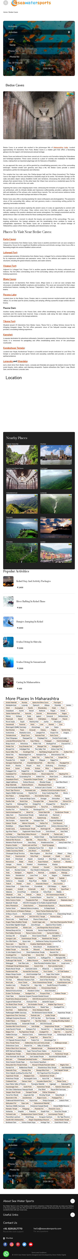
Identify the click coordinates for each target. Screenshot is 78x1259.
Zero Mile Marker (11, 941)
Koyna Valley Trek (12, 752)
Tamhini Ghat (65, 730)
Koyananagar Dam (12, 1087)
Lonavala (25, 705)
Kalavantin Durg (11, 1070)
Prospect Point (45, 993)
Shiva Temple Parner (13, 1043)
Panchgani (57, 702)
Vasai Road (65, 889)
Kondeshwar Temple (62, 812)
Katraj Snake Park (65, 842)
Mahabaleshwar (11, 705)
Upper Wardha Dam (28, 1007)
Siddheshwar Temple (45, 1034)
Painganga (25, 1109)
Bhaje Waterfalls (11, 785)
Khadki (58, 856)
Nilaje (53, 881)
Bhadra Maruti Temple (13, 969)
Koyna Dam (33, 1100)
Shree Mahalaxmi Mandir (40, 1010)
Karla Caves (54, 735)
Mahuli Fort (32, 958)
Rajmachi (36, 705)
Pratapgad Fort (57, 1098)
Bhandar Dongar (45, 782)
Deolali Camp (10, 829)
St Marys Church (11, 914)
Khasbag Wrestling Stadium (60, 1021)
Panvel (65, 719)
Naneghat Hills (61, 958)
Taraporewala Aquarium (46, 905)
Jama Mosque (35, 925)
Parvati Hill (45, 834)
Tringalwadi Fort (41, 826)
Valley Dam (9, 815)
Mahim (8, 875)
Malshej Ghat (34, 722)
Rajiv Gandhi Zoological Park (59, 837)
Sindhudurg (49, 765)
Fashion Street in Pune (44, 914)
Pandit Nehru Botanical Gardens (16, 999)
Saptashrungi (41, 818)
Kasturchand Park (12, 927)
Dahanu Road (10, 886)
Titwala (51, 878)
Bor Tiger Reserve (64, 1117)
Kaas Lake (25, 1103)
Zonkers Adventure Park (59, 826)
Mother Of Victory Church (14, 958)
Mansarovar (10, 862)
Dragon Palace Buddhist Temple (16, 922)
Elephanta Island (66, 900)
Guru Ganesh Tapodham (38, 1062)
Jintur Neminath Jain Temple (15, 1056)
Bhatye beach (10, 743)
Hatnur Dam (10, 988)
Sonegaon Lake (11, 938)
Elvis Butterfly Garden (42, 796)
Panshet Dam (27, 914)
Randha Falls (10, 801)
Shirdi (8, 708)
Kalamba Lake (65, 1018)
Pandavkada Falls (12, 971)
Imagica (66, 733)
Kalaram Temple (11, 823)
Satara (56, 727)
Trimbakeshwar (11, 735)
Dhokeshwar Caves (12, 1045)
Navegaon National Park (14, 763)
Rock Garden (48, 971)
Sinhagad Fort (39, 771)
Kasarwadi (46, 856)
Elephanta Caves (25, 733)
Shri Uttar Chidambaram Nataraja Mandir (19, 1089)
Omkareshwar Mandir (48, 988)
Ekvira (65, 793)
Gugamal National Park (13, 1002)
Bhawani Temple (29, 977)
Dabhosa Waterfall (62, 829)
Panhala (57, 796)
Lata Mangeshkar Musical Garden (48, 927)
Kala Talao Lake (23, 963)
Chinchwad (19, 859)
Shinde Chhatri (39, 837)
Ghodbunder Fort (52, 947)
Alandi (8, 859)
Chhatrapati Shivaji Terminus (15, 853)
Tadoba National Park (13, 713)
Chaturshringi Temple (64, 914)
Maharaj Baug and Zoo (13, 930)
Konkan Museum (28, 782)
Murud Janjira (10, 722)
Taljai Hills (29, 840)
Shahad (18, 883)
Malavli (60, 853)
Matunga (64, 872)
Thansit (63, 881)
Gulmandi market (31, 969)
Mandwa (18, 765)
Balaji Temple (23, 919)
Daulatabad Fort (11, 774)
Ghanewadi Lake (48, 1059)
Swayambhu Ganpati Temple (33, 779)
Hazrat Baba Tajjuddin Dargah (15, 925)
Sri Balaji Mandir (49, 908)
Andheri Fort (40, 776)
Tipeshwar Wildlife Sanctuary (15, 1106)
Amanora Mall (19, 916)
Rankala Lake (35, 1015)
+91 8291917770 (12, 1228)
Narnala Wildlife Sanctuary (63, 1029)
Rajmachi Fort (58, 768)
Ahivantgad (9, 757)
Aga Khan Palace (11, 831)
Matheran (42, 711)
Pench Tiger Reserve (13, 790)
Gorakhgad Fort (11, 955)
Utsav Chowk (22, 982)
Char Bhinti (42, 1089)
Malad (21, 862)
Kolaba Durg (10, 776)
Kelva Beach (37, 947)
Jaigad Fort (51, 779)
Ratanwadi (9, 719)
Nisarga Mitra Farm (42, 1070)
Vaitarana (9, 892)
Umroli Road (21, 892)
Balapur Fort (10, 1032)
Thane (22, 730)
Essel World (46, 851)
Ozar (60, 724)
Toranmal (22, 724)
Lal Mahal (9, 834)
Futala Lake (61, 787)
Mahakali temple (36, 1048)
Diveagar (44, 798)
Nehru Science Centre (13, 900)
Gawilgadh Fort (59, 1007)
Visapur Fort (54, 733)
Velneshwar (24, 743)
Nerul (7, 878)
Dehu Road (34, 856)
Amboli (62, 711)
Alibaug (46, 705)
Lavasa (68, 705)
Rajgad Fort (54, 760)
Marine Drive (62, 848)
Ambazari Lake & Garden (43, 787)
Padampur (57, 1078)
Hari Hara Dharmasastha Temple (61, 922)
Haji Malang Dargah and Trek (48, 752)
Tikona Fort (64, 804)
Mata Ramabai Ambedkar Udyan (45, 963)
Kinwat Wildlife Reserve (61, 1106)
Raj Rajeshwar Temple (26, 1032)
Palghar (53, 730)
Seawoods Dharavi (42, 883)
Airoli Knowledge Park (34, 974)
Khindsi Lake (27, 927)
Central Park (58, 969)
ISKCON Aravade (46, 1023)
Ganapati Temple (31, 1092)
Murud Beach (10, 798)
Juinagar (8, 864)
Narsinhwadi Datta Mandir (57, 1056)
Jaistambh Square (48, 1002)
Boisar (39, 894)
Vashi (7, 870)
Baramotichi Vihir (11, 1098)
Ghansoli (35, 867)
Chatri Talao (10, 996)
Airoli (42, 889)
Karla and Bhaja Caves (27, 798)
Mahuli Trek (10, 754)
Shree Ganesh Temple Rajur (15, 1062)
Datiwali (28, 894)
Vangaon (30, 878)
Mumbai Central (20, 870)
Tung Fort (9, 804)
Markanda (29, 930)
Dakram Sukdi (26, 1081)
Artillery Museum (32, 960)
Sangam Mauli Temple (13, 1092)
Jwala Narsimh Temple (13, 1029)
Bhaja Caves (25, 735)
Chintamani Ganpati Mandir (39, 1106)
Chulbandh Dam (11, 1081)
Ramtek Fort (33, 793)
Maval (8, 768)
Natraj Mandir (59, 1095)
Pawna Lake (10, 919)
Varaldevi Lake (11, 985)
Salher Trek (36, 757)
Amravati (32, 730)
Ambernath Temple (28, 1023)
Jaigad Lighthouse (12, 782)
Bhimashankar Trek (57, 754)
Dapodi (30, 859)
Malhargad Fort (22, 804)
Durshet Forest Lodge (60, 738)
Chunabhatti (38, 886)
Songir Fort (34, 1037)
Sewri (28, 883)
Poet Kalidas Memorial (13, 933)
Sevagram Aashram (45, 1117)
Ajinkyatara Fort (11, 1103)
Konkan (37, 768)
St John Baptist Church (13, 952)
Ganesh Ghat (38, 966)
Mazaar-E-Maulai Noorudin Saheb (43, 1065)
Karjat (29, 716)
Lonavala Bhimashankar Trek (15, 741)
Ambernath (32, 889)
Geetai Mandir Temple (61, 1120)
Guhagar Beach (24, 796)
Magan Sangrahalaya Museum (39, 1120)
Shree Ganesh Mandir (39, 936)
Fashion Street (10, 908)
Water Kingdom (35, 853)
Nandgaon (18, 872)
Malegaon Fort (31, 1029)
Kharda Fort (28, 1045)
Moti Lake (9, 1059)
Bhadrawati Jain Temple (55, 1048)
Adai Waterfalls (67, 1067)
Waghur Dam (64, 1065)
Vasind (22, 760)
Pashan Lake (58, 834)
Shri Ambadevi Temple (35, 1004)
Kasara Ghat (53, 801)
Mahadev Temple (11, 1109)
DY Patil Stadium (63, 971)
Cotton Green (24, 886)
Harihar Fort (44, 823)
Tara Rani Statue (40, 1021)
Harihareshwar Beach (29, 774)
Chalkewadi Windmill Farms (15, 1100)
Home (5, 12)
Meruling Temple (44, 1095)
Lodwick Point (63, 1100)
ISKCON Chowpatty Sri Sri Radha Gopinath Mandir (40, 903)
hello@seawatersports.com (47, 1228)
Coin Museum (57, 823)
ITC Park (9, 980)
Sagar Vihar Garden (53, 974)
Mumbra (68, 862)
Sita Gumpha (10, 820)
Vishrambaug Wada (58, 840)
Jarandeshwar (27, 1098)
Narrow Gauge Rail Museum (47, 930)
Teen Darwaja (50, 1018)
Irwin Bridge (35, 1026)
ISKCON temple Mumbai (48, 977)
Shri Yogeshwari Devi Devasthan (48, 1073)
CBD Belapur (52, 886)
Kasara (19, 864)
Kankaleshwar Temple (47, 1076)
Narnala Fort (45, 1029)
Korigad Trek (62, 757)
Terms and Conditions (39, 1252)
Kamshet (28, 713)
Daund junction (20, 856)
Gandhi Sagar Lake (38, 922)
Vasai (38, 765)
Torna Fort (44, 807)
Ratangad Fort (27, 738)
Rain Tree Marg (65, 980)
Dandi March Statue (61, 1122)
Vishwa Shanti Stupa (28, 1122)
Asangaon (9, 889)
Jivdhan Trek (68, 752)
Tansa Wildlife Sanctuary (57, 955)
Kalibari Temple (11, 949)
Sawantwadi (10, 724)
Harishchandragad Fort (13, 812)
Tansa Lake (9, 944)
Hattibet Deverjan (11, 1034)
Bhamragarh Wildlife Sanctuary (16, 727)
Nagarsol (30, 872)
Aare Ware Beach (62, 782)
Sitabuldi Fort (56, 936)
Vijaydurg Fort (63, 774)
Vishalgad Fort (25, 1021)
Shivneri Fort (67, 801)
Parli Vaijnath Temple (61, 1070)
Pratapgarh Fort (11, 771)
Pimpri (8, 856)
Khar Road (52, 859)
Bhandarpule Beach (44, 785)
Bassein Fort (54, 952)
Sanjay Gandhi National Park (15, 897)
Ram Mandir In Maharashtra (40, 870)
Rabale (44, 881)
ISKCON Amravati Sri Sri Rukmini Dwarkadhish (48, 999)
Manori (20, 719)
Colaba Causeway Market (14, 851)
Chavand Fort (65, 743)
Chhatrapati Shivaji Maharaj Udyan (17, 966)
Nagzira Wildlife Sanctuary (14, 793)
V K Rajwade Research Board (16, 1040)
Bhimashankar (52, 713)
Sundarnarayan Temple (27, 829)
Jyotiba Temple (50, 1015)
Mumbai (24, 702)
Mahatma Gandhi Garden (27, 988)
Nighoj (32, 760)
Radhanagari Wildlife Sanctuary (16, 1012)
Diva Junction (58, 883)
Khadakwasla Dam (47, 842)
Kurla (45, 875)
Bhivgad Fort (10, 749)
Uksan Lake (67, 776)
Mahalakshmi (20, 875)
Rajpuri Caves (42, 1098)
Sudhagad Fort (46, 958)
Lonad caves (65, 963)
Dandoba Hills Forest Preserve (16, 1026)
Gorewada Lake (30, 790)
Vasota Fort (53, 809)
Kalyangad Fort (66, 1084)
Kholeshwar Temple (12, 1078)
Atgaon (64, 886)
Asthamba (9, 1111)
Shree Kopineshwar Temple (35, 952)
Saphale (61, 878)
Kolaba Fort (53, 771)
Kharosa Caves (28, 1034)
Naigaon (54, 875)
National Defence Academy (30, 908)
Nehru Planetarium (12, 905)
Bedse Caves (13, 12)
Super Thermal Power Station (36, 1051)
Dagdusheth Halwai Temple (32, 831)
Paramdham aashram (13, 1117)
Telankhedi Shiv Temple (49, 938)
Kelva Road (47, 892)
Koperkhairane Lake (64, 982)
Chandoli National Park (34, 763)
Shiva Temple (66, 977)
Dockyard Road (11, 867)
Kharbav (55, 864)
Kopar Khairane (43, 862)
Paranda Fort (39, 1109)
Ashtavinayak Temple (64, 1034)
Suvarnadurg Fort (25, 776)
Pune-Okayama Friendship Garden (17, 837)
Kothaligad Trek (25, 749)
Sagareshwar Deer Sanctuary (15, 1015)
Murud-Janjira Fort (47, 774)
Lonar (41, 724)
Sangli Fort (68, 1026)
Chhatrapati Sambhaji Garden (27, 1059)
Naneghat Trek (41, 754)
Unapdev (21, 1111)
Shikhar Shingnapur (48, 1092)
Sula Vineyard (10, 818)
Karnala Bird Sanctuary (30, 971)
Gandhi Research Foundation (56, 985)
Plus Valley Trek (40, 749)
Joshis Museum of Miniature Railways (18, 911)
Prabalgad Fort (42, 738)
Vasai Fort (50, 897)
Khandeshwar (42, 864)
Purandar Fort (10, 760)
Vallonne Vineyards (28, 823)
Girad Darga (30, 1117)
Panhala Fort (24, 809)
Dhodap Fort (22, 757)
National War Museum (13, 840)
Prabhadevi (66, 875)
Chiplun (30, 719)
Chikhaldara (42, 719)
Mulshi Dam (24, 801)
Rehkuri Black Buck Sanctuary (16, 1048)
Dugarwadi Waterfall (55, 820)
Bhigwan (42, 760)
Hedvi (32, 724)
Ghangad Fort (50, 804)
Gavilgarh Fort (30, 993)
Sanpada (21, 881)
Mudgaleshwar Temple (13, 1054)
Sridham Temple (60, 993)
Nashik (30, 708)
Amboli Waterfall (11, 702)
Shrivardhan (56, 798)
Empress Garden (11, 845)
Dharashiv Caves (54, 1109)
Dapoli (22, 722)
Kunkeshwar (10, 733)
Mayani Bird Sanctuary (58, 1089)
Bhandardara (42, 708)
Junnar (17, 768)
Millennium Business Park (25, 980)
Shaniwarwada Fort (12, 807)
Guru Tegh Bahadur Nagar (63, 867)
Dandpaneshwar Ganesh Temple (32, 1114)
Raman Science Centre (34, 933)
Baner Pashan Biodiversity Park (46, 911)
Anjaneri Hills (24, 820)
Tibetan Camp (61, 1081)
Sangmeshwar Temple (52, 1026)
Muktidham (9, 826)
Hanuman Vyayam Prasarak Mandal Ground (33, 996)
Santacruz (9, 881)
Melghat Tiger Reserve (55, 1004)
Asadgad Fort (43, 1032)
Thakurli (8, 883)
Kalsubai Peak (40, 735)
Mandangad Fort (38, 809)
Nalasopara (18, 878)
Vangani (41, 878)
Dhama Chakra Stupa (40, 919)
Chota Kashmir (28, 905)
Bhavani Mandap (11, 1023)
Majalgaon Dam (29, 1076)
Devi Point (9, 1010)
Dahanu (43, 730)
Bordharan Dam (11, 1122)
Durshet (39, 713)
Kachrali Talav (26, 955)
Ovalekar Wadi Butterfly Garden (40, 944)
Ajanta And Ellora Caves (40, 702)
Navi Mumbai (10, 730)
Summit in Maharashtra (62, 870)
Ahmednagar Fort (50, 1040)
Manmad (41, 872)
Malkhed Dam (22, 1010)
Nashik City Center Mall (51, 960)
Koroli (51, 848)
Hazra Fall (45, 1078)
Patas (69, 853)
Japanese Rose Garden (53, 925)
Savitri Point (27, 1087)
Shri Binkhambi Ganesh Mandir (42, 1012)
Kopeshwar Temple (64, 1012)
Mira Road (48, 853)
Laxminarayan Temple (55, 1114)
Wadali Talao (45, 1007)
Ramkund (56, 815)
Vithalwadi (9, 894)
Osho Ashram (50, 831)
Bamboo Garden (11, 1007)
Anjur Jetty (38, 985)
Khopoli (28, 765)
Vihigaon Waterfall (24, 826)
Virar (19, 894)
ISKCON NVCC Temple (37, 916)
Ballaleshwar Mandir (26, 1067)
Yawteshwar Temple (43, 1087)
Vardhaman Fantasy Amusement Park (48, 941)
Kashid (21, 711)
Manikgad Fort (51, 743)
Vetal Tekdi (64, 831)
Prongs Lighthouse (49, 900)
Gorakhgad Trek (28, 752)
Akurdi (67, 856)
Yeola (7, 872)
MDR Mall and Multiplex (14, 1051)
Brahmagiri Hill (45, 829)
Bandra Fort (62, 897)
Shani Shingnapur (11, 738)
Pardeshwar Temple (61, 1054)
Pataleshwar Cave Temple (14, 848)
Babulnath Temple (12, 903)
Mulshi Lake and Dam (30, 845)
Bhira (47, 768)
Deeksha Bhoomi (27, 785)
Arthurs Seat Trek (57, 749)
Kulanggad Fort (57, 746)
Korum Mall (40, 955)
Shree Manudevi (50, 991)
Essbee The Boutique (13, 993)
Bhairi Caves (54, 776)
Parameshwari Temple (26, 815)
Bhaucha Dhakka (65, 905)
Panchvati (68, 960)
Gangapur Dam (39, 820)
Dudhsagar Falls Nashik (14, 960)
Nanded (51, 724)
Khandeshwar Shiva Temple (47, 1067)
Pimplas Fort (25, 985)
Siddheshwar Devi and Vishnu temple (37, 1043)
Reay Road (33, 881)
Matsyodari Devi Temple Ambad (16, 1065)
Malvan (8, 716)
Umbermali (34, 892)
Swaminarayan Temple (29, 938)
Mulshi (8, 765)
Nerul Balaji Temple (12, 977)
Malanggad (9, 963)
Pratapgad (48, 741)
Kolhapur (19, 716)
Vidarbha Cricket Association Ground (53, 790)
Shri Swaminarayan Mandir (55, 894)
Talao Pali (22, 944)
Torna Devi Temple (60, 1111)
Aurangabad (19, 708)
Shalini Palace (10, 1021)
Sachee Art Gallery (53, 933)
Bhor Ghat (51, 763)
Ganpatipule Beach (12, 779)
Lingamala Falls (29, 1095)
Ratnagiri (54, 719)
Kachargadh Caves (30, 1078)
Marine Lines (65, 859)
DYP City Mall (36, 1018)
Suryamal (49, 716)
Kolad (54, 708)
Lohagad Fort (40, 733)
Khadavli (29, 864)
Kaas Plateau (34, 741)
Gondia (27, 768)
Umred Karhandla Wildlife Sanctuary (18, 787)
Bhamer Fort (47, 1037)
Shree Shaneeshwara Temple (42, 982)
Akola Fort (29, 812)
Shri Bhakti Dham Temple (14, 1004)
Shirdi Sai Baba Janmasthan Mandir (38, 1054)
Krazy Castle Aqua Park (50, 793)
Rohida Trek (10, 746)
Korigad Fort (37, 804)
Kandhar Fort (10, 809)
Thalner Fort (35, 1040)
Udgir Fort (57, 1032)
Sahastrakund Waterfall (41, 1103)
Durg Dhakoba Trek (25, 746)
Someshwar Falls (26, 818)
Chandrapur (62, 765)
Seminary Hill (10, 936)
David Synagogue (48, 845)
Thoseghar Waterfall (37, 1084)
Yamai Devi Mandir (12, 1095)
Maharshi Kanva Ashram (14, 991)
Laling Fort (21, 1037)
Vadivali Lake (43, 815)
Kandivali (41, 859)
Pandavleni (54, 818)
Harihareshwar (63, 716)
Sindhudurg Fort (58, 807)
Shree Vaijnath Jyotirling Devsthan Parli (19, 1073)
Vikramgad (57, 722)
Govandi (46, 867)
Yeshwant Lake (11, 1114)
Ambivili (20, 889)
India (66, 147)
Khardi (30, 862)
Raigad (52, 711)
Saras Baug (32, 842)
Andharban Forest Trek (36, 848)
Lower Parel (34, 875)
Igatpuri (38, 716)
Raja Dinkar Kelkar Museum (26, 834)
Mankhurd (57, 862)
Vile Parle (52, 889)
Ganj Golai (9, 1037)
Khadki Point (45, 1111)
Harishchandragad (63, 741)
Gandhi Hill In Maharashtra (14, 1120)
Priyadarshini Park (32, 900)
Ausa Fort (69, 1032)
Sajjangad (52, 1084)
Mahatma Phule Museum (14, 842)
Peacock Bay (42, 840)
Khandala (58, 705)
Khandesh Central (33, 991)
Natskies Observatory (62, 1087)
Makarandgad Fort (25, 754)
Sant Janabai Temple (37, 1056)
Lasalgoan (52, 872)
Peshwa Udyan (55, 916)
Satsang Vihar (26, 1070)
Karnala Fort (10, 1067)
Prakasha (32, 1111)
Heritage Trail (45, 1122)
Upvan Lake (26, 941)
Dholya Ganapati (48, 1100)
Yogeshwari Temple (12, 1076)
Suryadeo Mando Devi (44, 1081)
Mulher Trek (37, 743)
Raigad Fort (25, 771)
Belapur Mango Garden (13, 974)
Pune (62, 708)
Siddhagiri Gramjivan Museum (16, 1018)
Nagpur (64, 713)
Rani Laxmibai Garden (55, 966)
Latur (47, 727)
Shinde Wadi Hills (44, 812)
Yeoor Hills (24, 949)
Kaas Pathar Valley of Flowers (16, 1084)
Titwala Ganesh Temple (52, 949)
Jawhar (46, 722)
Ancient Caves (56, 1051)
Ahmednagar (36, 727)
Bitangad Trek (42, 746)
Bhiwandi (37, 949)
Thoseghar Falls (38, 801)
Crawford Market (35, 897)
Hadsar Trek (49, 757)
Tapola (67, 798)
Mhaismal (45, 969)
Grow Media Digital (59, 1255)
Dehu (7, 916)
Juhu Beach (32, 851)
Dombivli (24, 867)
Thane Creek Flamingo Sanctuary (17, 947)
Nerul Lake (9, 982)
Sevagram (23, 936)
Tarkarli (31, 711)
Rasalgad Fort (64, 763)
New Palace (10, 796)
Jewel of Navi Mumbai (47, 980)
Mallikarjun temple (61, 1043)
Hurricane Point (32, 1002)
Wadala (58, 892)
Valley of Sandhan (43, 1045)
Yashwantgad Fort (30, 807)
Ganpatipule (10, 711)
